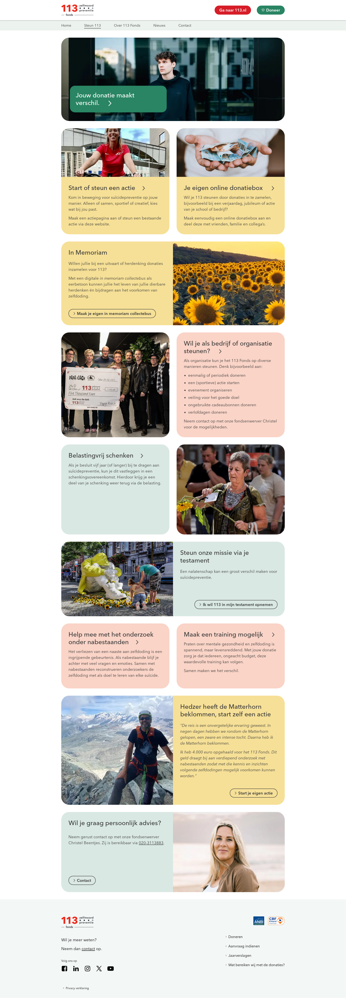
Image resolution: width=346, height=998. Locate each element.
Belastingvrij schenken (100, 455)
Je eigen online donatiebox (224, 188)
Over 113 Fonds (127, 25)
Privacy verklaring (77, 988)
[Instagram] (87, 968)
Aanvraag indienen (244, 946)
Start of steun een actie (101, 188)
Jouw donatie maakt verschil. (105, 99)
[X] (99, 968)
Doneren (235, 936)
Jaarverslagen (239, 955)
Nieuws (159, 25)
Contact (184, 25)
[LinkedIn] (76, 968)
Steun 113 (92, 25)
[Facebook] (64, 968)
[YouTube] (110, 968)
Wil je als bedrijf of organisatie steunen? (228, 347)
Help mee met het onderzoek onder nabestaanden (111, 638)
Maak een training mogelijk (224, 634)
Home (66, 25)
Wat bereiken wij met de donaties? (256, 965)
